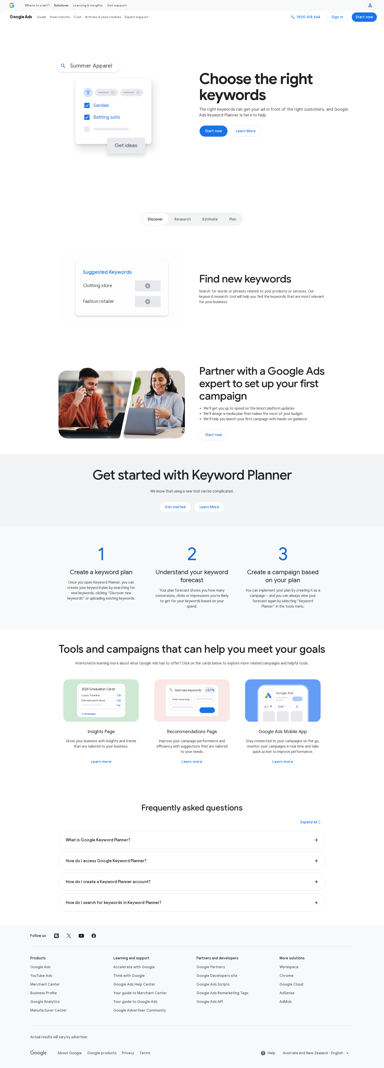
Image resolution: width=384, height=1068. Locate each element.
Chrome (287, 976)
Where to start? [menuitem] (37, 5)
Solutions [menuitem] (61, 5)
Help (271, 1053)
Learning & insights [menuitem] (88, 5)
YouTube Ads (41, 976)
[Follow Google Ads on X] (69, 935)
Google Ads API (209, 1002)
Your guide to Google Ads (135, 1002)
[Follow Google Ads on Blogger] (56, 935)
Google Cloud (291, 984)
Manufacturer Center (48, 1010)
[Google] (38, 1053)
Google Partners (210, 967)
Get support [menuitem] (117, 5)
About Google (70, 1053)
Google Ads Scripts (213, 984)
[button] (192, 840)
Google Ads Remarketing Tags (222, 993)
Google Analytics (45, 1002)
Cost (77, 17)
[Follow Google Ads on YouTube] (81, 935)
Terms (145, 1053)
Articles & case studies (103, 17)
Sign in (337, 17)
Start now (364, 17)
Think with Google (129, 976)
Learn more (101, 762)
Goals (41, 17)
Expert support (136, 17)
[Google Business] (11, 5)
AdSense (287, 993)
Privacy (128, 1053)
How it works (60, 17)
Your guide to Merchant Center (140, 993)
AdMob (286, 1002)
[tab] (155, 219)
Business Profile (43, 993)
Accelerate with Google (134, 967)
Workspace (289, 967)
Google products (101, 1053)
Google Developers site (216, 976)
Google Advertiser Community (139, 1010)
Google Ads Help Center (134, 984)
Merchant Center (45, 984)
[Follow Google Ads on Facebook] (93, 935)
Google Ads (40, 967)
